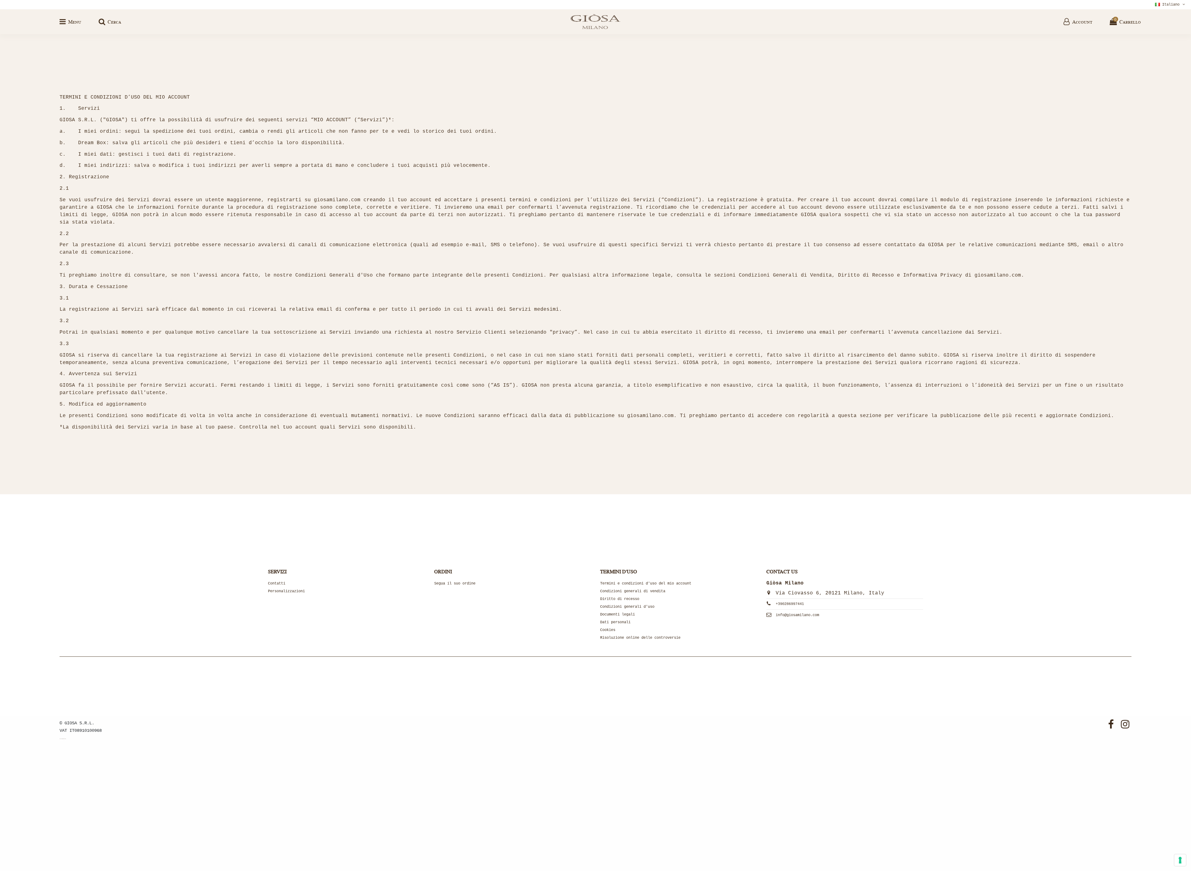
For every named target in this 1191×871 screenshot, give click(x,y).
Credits (63, 739)
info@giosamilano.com (797, 615)
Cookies (607, 630)
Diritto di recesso (619, 599)
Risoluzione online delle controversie (640, 638)
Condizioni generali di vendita (632, 591)
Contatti (276, 583)
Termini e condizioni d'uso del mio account (645, 583)
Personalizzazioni (286, 591)
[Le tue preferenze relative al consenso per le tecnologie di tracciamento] (1180, 860)
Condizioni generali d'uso (627, 607)
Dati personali (615, 622)
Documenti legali (617, 614)
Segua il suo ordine (454, 583)
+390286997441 (790, 604)
